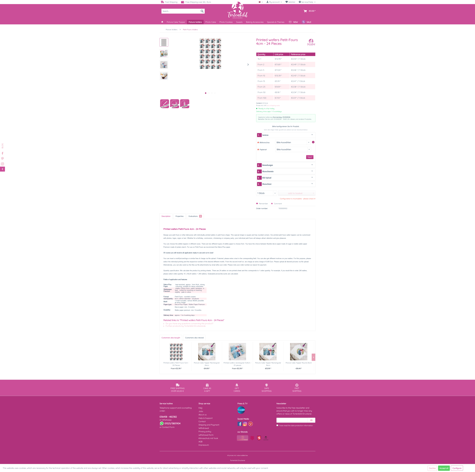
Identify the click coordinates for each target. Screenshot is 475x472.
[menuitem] (274, 2)
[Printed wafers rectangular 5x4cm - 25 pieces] (237, 351)
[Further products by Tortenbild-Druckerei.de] (311, 42)
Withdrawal (204, 428)
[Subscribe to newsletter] (311, 420)
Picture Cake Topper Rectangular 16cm (268, 364)
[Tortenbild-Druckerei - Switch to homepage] (237, 9)
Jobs (201, 411)
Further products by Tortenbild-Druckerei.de (185, 326)
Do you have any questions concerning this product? (189, 323)
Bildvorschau (265, 142)
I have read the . (296, 425)
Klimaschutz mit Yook (208, 438)
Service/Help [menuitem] (307, 2)
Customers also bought (171, 338)
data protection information (302, 425)
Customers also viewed (194, 338)
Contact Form (168, 427)
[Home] (162, 22)
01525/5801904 (172, 423)
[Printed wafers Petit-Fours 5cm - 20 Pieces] (176, 351)
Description (166, 216)
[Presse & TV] (256, 410)
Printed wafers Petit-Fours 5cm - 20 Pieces (176, 364)
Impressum (204, 445)
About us (203, 414)
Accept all (443, 468)
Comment (277, 203)
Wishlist (291, 2)
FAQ (200, 408)
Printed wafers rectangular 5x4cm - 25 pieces (237, 364)
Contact (202, 421)
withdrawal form (206, 435)
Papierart (263, 149)
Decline (432, 468)
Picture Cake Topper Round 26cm (299, 363)
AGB (200, 441)
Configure (456, 468)
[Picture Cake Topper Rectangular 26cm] (207, 351)
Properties (180, 216)
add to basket (295, 193)
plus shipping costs (273, 105)
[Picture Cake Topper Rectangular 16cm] (268, 351)
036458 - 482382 (168, 416)
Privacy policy (205, 431)
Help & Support (206, 418)
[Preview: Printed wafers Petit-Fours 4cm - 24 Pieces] (164, 42)
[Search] (202, 11)
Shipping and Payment (209, 425)
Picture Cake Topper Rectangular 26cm (207, 364)
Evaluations (195, 216)
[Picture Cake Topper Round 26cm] (299, 351)
